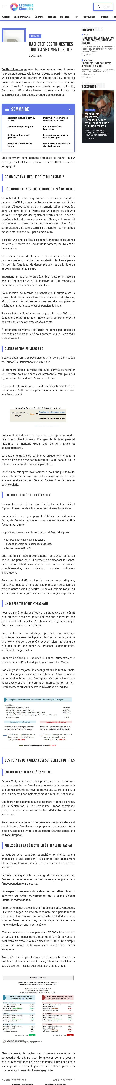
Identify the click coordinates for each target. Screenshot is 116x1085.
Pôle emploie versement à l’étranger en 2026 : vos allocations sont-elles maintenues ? (97, 120)
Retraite (35, 36)
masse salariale (58, 90)
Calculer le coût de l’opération (52, 127)
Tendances (90, 110)
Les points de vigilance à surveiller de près (55, 136)
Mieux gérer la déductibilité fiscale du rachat (57, 144)
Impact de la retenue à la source (20, 144)
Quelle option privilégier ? (20, 126)
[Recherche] (99, 7)
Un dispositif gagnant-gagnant (19, 136)
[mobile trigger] (5, 7)
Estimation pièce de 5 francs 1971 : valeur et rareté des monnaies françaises (98, 40)
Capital (88, 34)
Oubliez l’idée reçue (14, 69)
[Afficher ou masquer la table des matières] (50, 109)
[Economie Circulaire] (21, 7)
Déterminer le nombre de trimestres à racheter (55, 119)
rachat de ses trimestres (18, 82)
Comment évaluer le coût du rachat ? (21, 119)
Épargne (88, 60)
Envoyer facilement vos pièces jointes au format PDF (96, 65)
